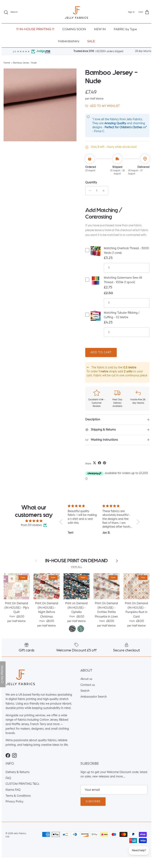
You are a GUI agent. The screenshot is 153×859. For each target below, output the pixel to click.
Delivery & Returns (17, 772)
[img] (34, 521)
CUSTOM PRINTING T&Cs (22, 784)
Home (7, 63)
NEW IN (100, 29)
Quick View (95, 254)
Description (92, 419)
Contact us (87, 685)
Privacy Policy (14, 801)
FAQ (8, 778)
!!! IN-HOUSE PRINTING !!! (35, 29)
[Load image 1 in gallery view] (40, 104)
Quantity (91, 182)
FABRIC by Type (125, 29)
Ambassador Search (93, 696)
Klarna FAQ (13, 790)
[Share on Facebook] (99, 462)
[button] (102, 106)
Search (84, 691)
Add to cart (101, 352)
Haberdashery (68, 41)
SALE (91, 41)
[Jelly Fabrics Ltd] (76, 12)
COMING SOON (74, 29)
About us (86, 679)
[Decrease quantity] (88, 190)
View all (76, 567)
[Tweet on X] (94, 462)
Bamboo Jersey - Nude (25, 63)
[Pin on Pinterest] (104, 462)
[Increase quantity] (104, 190)
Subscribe (93, 801)
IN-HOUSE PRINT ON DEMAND (76, 560)
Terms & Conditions (18, 796)
